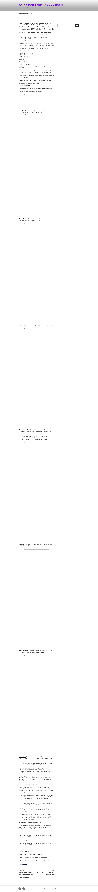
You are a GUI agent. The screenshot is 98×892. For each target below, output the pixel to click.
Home (32, 13)
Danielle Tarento (23, 218)
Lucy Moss (21, 110)
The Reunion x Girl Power (25, 80)
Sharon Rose (22, 757)
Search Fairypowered (23, 13)
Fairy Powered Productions (41, 4)
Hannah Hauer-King (24, 429)
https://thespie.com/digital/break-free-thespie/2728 (38, 840)
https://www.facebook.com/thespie (38, 857)
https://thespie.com (25, 85)
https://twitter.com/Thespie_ (36, 854)
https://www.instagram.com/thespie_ (39, 860)
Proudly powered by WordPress (51, 888)
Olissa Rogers (22, 325)
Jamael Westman (23, 650)
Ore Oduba (21, 544)
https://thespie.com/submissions (28, 828)
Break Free (22, 768)
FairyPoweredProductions (36, 22)
